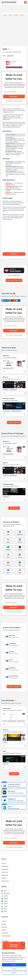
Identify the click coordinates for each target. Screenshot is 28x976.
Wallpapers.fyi (9, 183)
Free (4, 55)
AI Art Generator (13, 389)
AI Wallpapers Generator (12, 186)
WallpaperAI (9, 189)
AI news (4, 721)
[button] (25, 2)
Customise (14, 968)
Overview (5, 14)
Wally (4, 109)
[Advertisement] (14, 31)
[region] (14, 963)
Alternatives (16, 14)
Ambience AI (9, 192)
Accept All (14, 964)
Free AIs (22, 14)
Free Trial (23, 756)
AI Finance (5, 763)
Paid (24, 403)
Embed (10, 14)
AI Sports (5, 742)
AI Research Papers (12, 721)
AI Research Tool (21, 721)
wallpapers (5, 118)
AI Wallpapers (10, 55)
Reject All (14, 972)
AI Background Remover (16, 411)
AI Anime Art (5, 389)
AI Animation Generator (8, 368)
